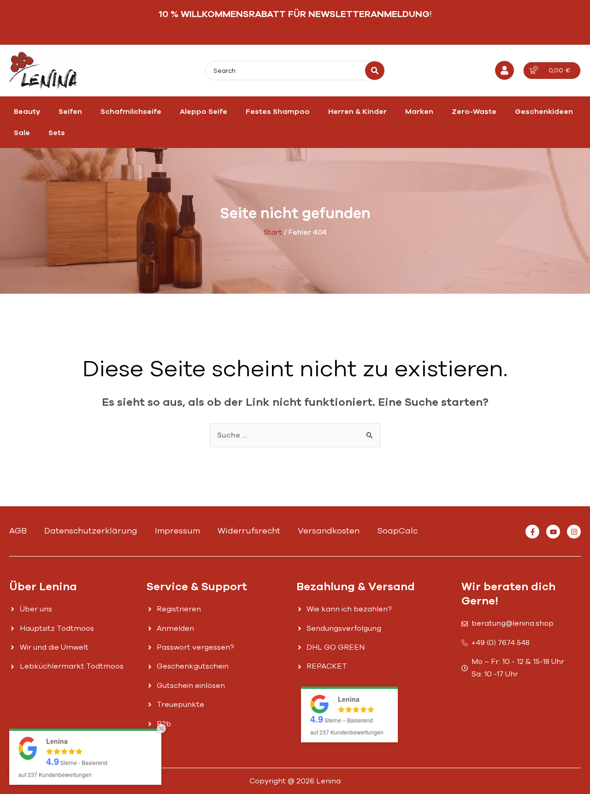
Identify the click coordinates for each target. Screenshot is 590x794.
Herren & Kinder (357, 112)
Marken (419, 112)
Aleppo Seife (203, 112)
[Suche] (374, 70)
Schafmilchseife (130, 112)
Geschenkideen (544, 112)
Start (273, 232)
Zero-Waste (474, 112)
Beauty (27, 112)
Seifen (70, 112)
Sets (56, 133)
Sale (22, 133)
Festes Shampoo (278, 112)
